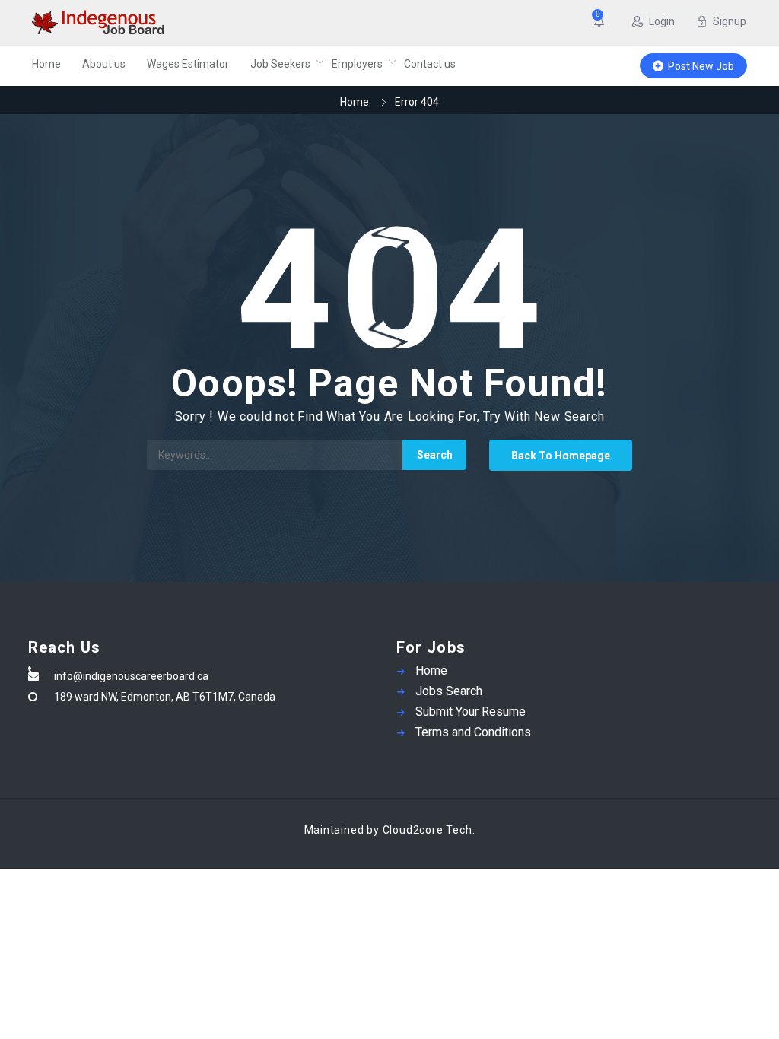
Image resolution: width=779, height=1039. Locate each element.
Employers (357, 64)
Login (662, 21)
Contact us (430, 64)
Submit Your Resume (470, 711)
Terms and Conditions (473, 732)
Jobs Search (448, 691)
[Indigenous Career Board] (157, 23)
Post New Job (701, 66)
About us (104, 64)
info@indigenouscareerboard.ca (131, 676)
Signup (729, 21)
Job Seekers (280, 64)
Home (46, 64)
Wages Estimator (188, 64)
